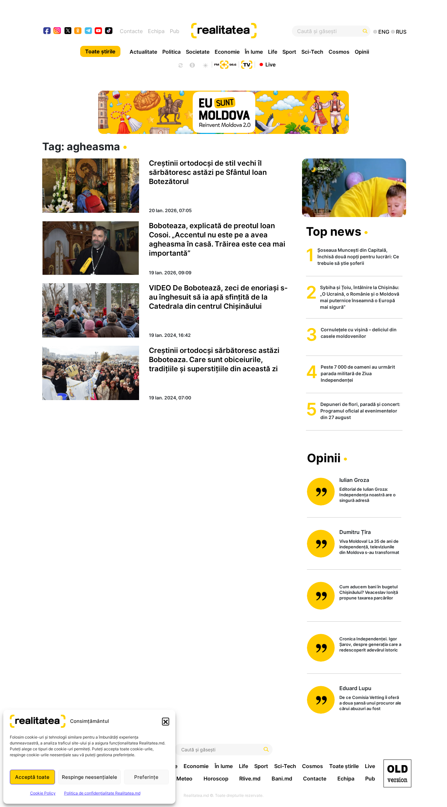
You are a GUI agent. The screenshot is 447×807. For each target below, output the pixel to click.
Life (272, 51)
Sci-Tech (312, 51)
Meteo (184, 778)
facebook (47, 31)
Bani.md (282, 778)
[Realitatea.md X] (68, 30)
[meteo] (205, 64)
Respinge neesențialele (89, 777)
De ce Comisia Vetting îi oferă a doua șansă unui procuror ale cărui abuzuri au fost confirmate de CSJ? (370, 703)
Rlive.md (249, 778)
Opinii (362, 51)
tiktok (109, 31)
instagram (57, 31)
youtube (99, 31)
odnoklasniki (78, 31)
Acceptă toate (32, 777)
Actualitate (143, 51)
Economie (227, 51)
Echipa (156, 31)
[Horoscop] (180, 64)
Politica (171, 51)
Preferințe (146, 777)
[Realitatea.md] (397, 773)
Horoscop (216, 778)
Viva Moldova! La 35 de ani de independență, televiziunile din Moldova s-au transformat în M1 (369, 547)
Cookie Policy (43, 793)
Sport (289, 51)
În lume (254, 51)
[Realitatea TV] (246, 64)
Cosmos (339, 51)
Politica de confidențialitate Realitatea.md (102, 793)
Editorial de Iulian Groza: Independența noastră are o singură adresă (367, 494)
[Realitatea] (242, 31)
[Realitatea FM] (225, 64)
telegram (88, 31)
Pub (174, 31)
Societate (197, 51)
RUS (401, 31)
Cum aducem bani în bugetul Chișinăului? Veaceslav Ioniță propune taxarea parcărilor (368, 592)
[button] (165, 721)
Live (270, 64)
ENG (383, 31)
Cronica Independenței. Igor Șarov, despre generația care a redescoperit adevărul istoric (370, 644)
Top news (333, 231)
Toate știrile (100, 51)
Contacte (131, 31)
